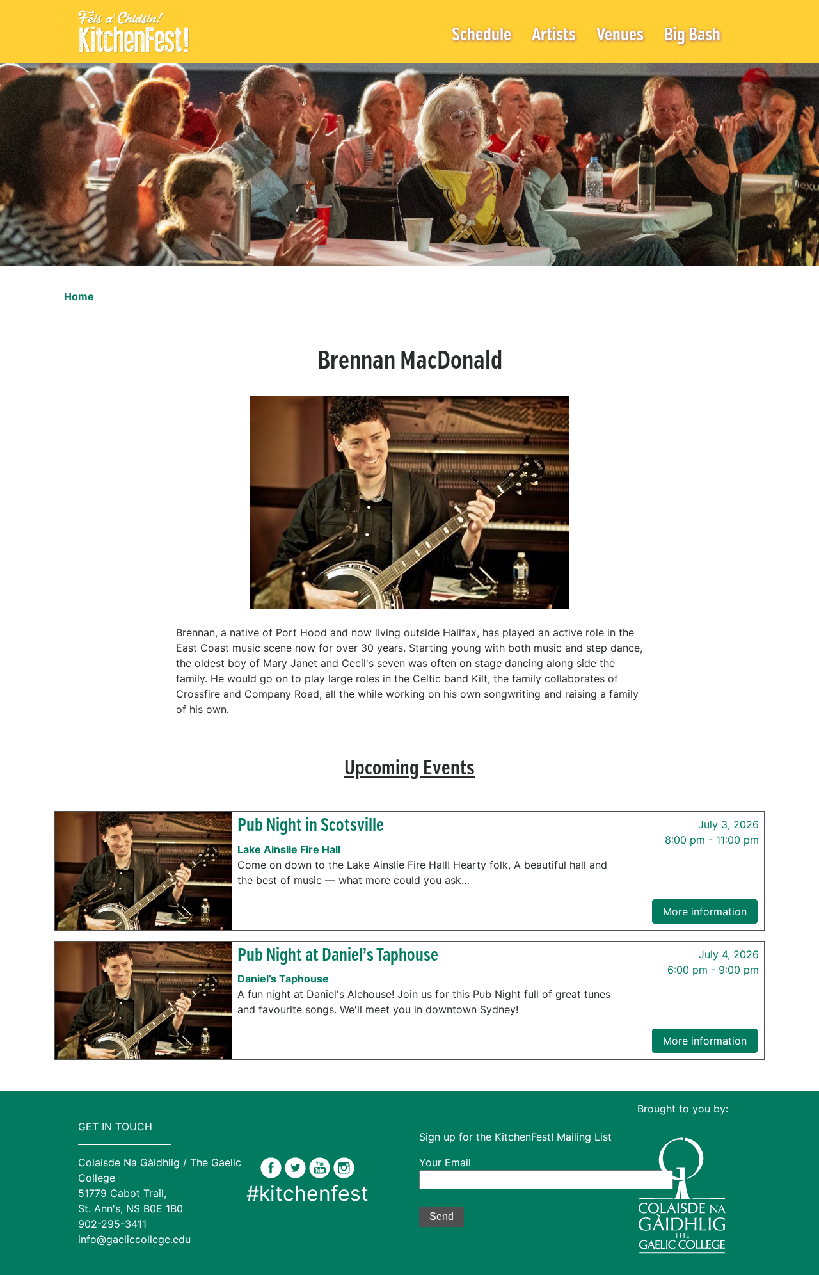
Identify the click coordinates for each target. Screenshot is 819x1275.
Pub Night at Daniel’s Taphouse (337, 956)
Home (79, 296)
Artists (554, 35)
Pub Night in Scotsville (310, 826)
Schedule (481, 35)
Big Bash (692, 35)
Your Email (445, 1162)
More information (705, 911)
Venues (620, 35)
